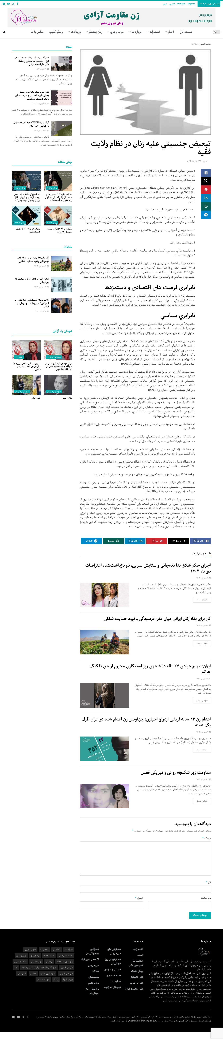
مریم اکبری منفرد (48, 973)
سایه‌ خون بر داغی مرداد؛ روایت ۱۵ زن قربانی (32, 280)
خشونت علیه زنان (66, 955)
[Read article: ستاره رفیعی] (58, 385)
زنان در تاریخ (136, 983)
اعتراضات (69, 949)
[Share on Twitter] (206, 181)
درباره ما (137, 32)
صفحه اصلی (205, 44)
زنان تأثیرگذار (136, 977)
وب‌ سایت (206, 898)
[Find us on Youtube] (8, 4)
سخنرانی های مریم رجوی (114, 951)
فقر (16, 967)
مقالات (194, 44)
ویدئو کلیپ (56, 32)
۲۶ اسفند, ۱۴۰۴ (40, 130)
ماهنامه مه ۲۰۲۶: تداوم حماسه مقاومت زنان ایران (59, 230)
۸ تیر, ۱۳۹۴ (202, 161)
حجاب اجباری (30, 949)
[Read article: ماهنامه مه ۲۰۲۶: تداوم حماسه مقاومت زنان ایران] (58, 216)
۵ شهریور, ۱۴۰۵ (202, 678)
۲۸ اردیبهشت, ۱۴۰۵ (39, 103)
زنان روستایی (21, 955)
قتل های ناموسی (66, 973)
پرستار (56, 979)
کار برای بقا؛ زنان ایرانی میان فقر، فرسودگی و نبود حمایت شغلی (157, 618)
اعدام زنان (56, 949)
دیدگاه (206, 838)
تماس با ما (37, 32)
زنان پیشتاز (95, 32)
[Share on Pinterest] (206, 189)
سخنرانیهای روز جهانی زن (113, 961)
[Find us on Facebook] (17, 4)
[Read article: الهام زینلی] (26, 385)
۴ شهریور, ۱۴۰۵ (202, 732)
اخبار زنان (19, 357)
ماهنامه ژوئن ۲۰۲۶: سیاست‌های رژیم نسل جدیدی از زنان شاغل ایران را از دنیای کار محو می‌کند (27, 197)
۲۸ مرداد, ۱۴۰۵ (41, 311)
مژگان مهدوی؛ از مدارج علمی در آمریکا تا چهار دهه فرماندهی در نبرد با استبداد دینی (58, 366)
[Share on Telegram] (206, 215)
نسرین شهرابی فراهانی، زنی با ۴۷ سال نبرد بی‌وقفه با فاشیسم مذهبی (27, 366)
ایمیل (139, 898)
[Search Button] (4, 32)
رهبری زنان (35, 955)
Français (181, 4)
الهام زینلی (36, 398)
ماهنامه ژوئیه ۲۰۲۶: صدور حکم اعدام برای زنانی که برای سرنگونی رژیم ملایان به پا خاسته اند (58, 197)
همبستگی (93, 977)
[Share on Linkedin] (206, 198)
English (191, 4)
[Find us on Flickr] (4, 4)
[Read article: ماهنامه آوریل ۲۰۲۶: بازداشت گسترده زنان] (26, 216)
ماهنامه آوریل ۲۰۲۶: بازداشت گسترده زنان (28, 230)
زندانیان (49, 961)
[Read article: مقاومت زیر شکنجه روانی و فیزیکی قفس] (104, 796)
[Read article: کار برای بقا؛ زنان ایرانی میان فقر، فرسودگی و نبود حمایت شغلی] (104, 642)
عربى (165, 4)
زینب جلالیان (36, 961)
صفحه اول (185, 32)
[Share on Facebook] (206, 173)
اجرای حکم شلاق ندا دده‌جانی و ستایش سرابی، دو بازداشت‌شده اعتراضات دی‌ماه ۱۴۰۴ (148, 568)
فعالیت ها (116, 981)
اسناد (140, 955)
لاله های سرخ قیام (90, 959)
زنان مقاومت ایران (134, 989)
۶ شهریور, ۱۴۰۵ (202, 625)
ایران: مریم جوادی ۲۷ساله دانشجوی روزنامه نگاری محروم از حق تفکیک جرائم (150, 669)
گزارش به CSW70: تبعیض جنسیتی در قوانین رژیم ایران (31, 124)
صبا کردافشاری (67, 967)
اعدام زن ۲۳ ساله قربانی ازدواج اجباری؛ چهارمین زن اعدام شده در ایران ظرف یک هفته (146, 722)
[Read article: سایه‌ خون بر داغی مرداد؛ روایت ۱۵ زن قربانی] (61, 284)
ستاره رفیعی (67, 398)
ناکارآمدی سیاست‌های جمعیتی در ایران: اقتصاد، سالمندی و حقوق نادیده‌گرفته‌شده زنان (32, 61)
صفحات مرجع (113, 975)
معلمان (33, 973)
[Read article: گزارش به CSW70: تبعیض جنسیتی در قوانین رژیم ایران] (61, 128)
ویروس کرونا (68, 979)
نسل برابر (22, 973)
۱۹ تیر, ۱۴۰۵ (42, 69)
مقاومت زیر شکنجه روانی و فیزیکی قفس (176, 772)
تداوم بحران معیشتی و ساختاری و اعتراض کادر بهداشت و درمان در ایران (32, 303)
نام (208, 882)
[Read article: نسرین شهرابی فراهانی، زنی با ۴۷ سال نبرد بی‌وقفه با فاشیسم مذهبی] (26, 350)
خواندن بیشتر (200, 599)
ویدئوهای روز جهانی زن (92, 991)
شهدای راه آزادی (54, 357)
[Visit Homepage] (111, 16)
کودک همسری (43, 979)
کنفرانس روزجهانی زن (92, 951)
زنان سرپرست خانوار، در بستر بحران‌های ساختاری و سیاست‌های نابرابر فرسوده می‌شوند (32, 95)
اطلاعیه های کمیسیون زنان (136, 963)
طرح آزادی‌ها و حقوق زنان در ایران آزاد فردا (39, 967)
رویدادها (76, 32)
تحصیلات (44, 949)
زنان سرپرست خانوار (65, 961)
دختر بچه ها (49, 955)
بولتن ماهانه (52, 188)
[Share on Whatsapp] (206, 206)
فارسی (172, 4)
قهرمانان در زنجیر (112, 987)
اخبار (171, 32)
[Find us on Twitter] (13, 4)
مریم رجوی (93, 965)
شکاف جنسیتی (20, 961)
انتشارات (154, 32)
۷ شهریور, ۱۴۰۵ (202, 577)
